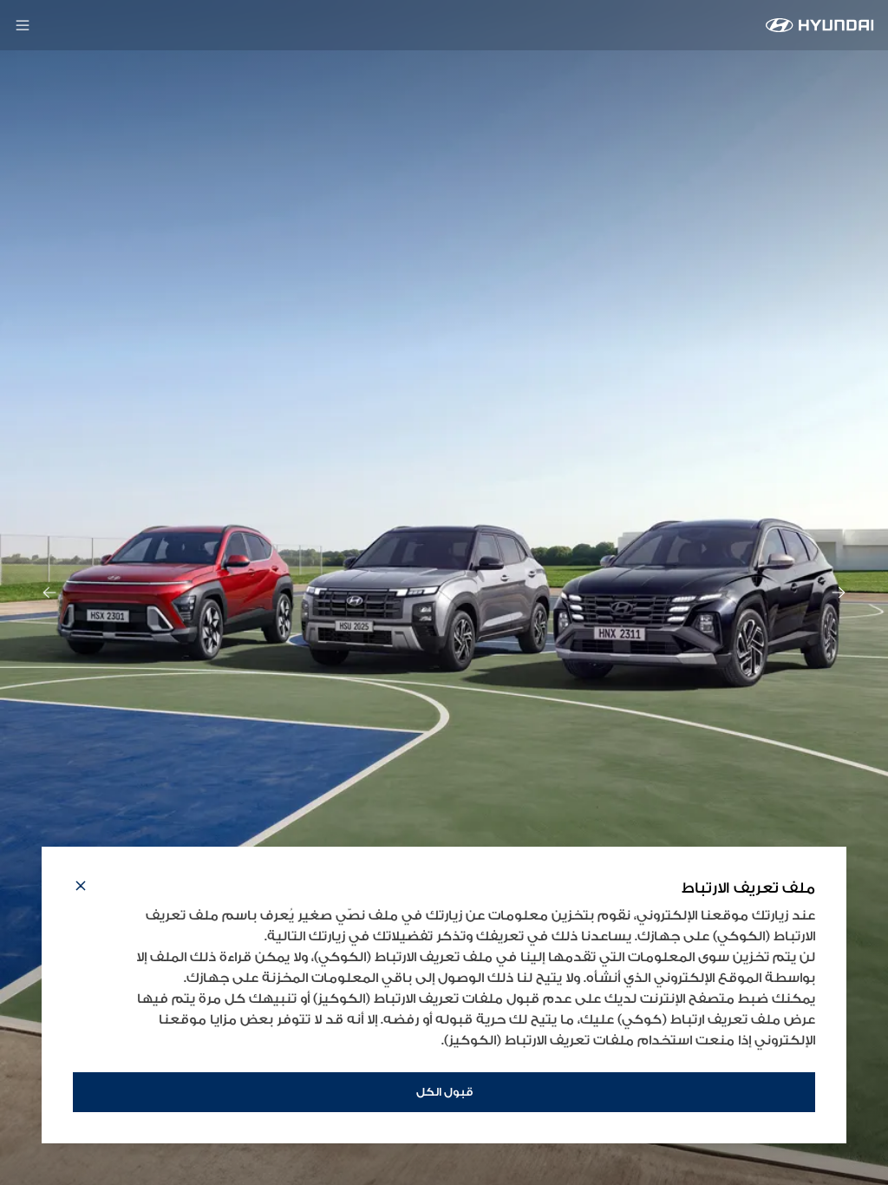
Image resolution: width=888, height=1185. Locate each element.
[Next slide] (838, 592)
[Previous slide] (49, 592)
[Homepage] (820, 25)
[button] (80, 888)
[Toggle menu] (22, 25)
